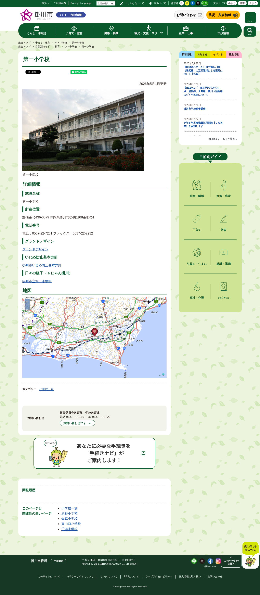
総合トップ (24, 42)
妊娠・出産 (224, 196)
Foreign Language (81, 3)
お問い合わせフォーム (77, 423)
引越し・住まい (197, 263)
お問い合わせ (186, 15)
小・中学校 (61, 42)
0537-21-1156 (75, 416)
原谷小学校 (69, 513)
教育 (57, 46)
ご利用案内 (60, 3)
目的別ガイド (42, 46)
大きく (253, 3)
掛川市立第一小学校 (37, 281)
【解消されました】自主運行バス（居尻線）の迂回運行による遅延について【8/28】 (203, 70)
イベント (218, 54)
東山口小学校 (71, 524)
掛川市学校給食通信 (195, 108)
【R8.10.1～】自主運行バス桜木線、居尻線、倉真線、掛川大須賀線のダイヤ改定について (203, 91)
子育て (197, 229)
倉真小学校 (69, 518)
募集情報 (234, 54)
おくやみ (223, 297)
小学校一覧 (46, 389)
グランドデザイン (35, 249)
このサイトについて (49, 576)
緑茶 (204, 3)
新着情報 (187, 54)
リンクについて (108, 576)
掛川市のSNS (210, 566)
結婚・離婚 (197, 196)
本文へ (45, 3)
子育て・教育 (42, 42)
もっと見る (229, 138)
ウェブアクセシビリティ (158, 576)
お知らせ (202, 54)
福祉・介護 (197, 297)
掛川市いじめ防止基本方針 (41, 265)
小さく (231, 3)
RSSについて (131, 576)
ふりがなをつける (134, 3)
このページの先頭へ (231, 562)
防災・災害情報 (220, 15)
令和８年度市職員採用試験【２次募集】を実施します (203, 124)
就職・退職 (224, 263)
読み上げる (160, 3)
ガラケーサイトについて (80, 576)
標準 (242, 3)
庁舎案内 (58, 561)
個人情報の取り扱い (190, 576)
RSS (214, 138)
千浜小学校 (69, 529)
